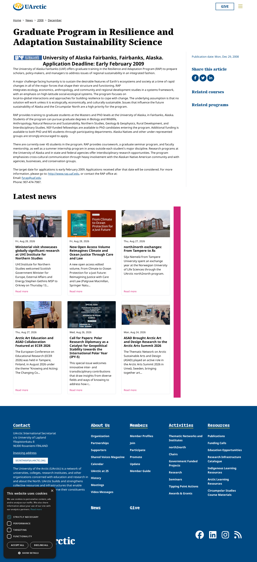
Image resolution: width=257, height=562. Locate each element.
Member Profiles (141, 436)
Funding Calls (217, 443)
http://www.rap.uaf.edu (63, 174)
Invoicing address (25, 453)
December (55, 20)
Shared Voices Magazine (108, 457)
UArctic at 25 (100, 471)
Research (175, 472)
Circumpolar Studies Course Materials (222, 493)
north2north (177, 447)
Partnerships (100, 443)
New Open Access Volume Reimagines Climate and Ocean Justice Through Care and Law (91, 252)
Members (139, 425)
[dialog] (29, 523)
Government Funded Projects (183, 463)
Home (17, 20)
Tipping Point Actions (183, 486)
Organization (100, 436)
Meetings (97, 485)
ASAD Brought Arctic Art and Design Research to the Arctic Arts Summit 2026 (145, 341)
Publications (216, 436)
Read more (21, 291)
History (96, 478)
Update (135, 464)
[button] (29, 553)
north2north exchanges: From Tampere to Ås (143, 249)
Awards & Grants (180, 493)
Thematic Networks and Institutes (185, 438)
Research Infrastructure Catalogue (224, 459)
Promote (136, 457)
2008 (40, 20)
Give (225, 6)
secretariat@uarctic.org (30, 460)
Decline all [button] (41, 545)
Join (132, 443)
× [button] (52, 491)
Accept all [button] (17, 545)
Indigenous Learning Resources (222, 470)
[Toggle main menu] (240, 6)
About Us (100, 425)
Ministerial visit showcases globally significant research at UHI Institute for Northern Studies (37, 252)
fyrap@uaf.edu (31, 178)
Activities (181, 425)
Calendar (97, 464)
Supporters (98, 450)
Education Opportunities (225, 450)
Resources (219, 425)
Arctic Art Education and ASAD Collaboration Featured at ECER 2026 (34, 341)
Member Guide (140, 471)
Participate (137, 450)
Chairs (173, 454)
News (29, 20)
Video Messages (102, 492)
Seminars (175, 479)
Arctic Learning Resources (218, 481)
